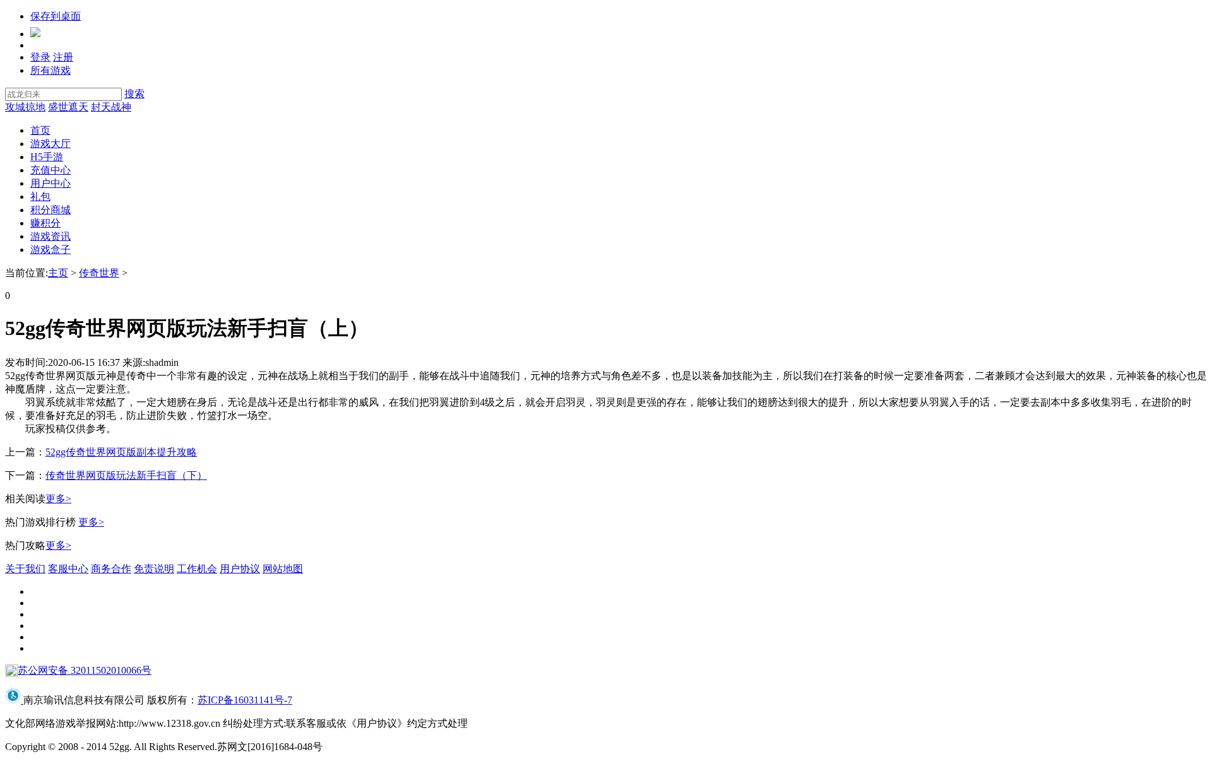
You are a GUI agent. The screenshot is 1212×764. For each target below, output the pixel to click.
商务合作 (111, 568)
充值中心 (50, 170)
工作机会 (197, 568)
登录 (40, 57)
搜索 (134, 93)
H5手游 (46, 156)
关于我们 (25, 568)
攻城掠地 (25, 107)
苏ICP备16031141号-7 (245, 700)
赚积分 (45, 223)
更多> (58, 498)
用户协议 (240, 568)
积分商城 (50, 209)
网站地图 (283, 568)
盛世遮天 (68, 107)
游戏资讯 (50, 236)
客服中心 (68, 568)
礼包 (40, 196)
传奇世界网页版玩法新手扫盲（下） (126, 475)
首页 (40, 130)
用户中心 (50, 183)
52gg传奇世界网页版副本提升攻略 (121, 452)
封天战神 (111, 107)
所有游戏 (50, 70)
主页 (58, 272)
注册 (63, 57)
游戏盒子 (50, 249)
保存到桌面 (55, 16)
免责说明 (154, 568)
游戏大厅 (50, 143)
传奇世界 (99, 272)
